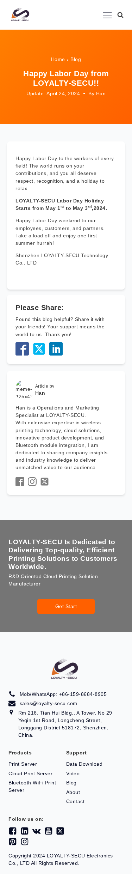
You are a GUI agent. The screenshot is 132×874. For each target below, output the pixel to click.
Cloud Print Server (30, 773)
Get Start (66, 606)
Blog (75, 59)
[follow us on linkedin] (23, 831)
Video (73, 773)
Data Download (84, 764)
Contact (75, 801)
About (73, 792)
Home (58, 59)
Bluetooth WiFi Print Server (32, 786)
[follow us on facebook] (11, 831)
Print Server (22, 764)
